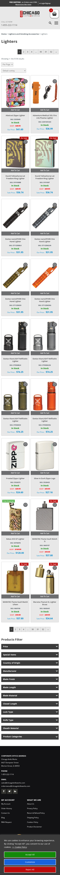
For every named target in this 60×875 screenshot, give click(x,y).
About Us (30, 804)
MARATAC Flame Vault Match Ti (44, 540)
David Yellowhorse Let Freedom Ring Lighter (15, 177)
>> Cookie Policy (19, 847)
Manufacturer (9, 671)
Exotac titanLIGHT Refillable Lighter (15, 359)
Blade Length (9, 687)
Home (4, 34)
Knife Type (8, 720)
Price (5, 646)
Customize (30, 862)
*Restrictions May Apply (23, 4)
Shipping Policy (33, 817)
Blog (3, 817)
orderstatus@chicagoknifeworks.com (15, 786)
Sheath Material (11, 728)
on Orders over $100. (23, 2)
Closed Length (10, 703)
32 (51, 51)
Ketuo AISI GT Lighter (15, 539)
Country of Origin (11, 663)
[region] (30, 855)
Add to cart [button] (15, 110)
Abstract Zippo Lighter (15, 115)
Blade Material (10, 695)
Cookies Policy (32, 822)
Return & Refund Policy (36, 813)
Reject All (30, 869)
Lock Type (8, 712)
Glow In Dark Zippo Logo (44, 478)
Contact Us (5, 813)
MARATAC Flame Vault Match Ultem (15, 603)
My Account (5, 804)
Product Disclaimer (34, 827)
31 (46, 51)
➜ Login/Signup (45, 3)
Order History (6, 808)
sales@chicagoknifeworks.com (13, 783)
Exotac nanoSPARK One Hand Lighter (15, 240)
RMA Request (6, 822)
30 (41, 51)
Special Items (9, 654)
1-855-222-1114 (9, 25)
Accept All (30, 854)
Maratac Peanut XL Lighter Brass (44, 603)
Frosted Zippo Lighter (15, 478)
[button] (25, 81)
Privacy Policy (32, 808)
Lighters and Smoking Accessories (24, 34)
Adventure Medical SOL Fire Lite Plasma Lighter (45, 116)
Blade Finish (9, 679)
